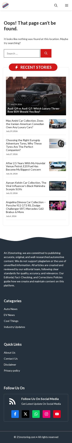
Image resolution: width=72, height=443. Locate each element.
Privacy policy (12, 370)
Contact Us (11, 358)
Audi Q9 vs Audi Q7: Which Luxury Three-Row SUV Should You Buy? (33, 110)
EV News (9, 315)
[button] (55, 5)
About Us (9, 352)
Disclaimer (10, 364)
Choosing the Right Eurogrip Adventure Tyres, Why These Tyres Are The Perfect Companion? (24, 144)
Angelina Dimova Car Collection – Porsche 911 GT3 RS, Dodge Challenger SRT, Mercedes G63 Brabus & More (26, 206)
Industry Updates (14, 326)
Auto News (10, 309)
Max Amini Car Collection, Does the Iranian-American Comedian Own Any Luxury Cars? (25, 124)
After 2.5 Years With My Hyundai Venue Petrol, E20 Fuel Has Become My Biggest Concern (25, 166)
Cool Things (11, 320)
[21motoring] (5, 5)
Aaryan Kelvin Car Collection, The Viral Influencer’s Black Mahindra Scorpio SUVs (26, 186)
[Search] (46, 53)
